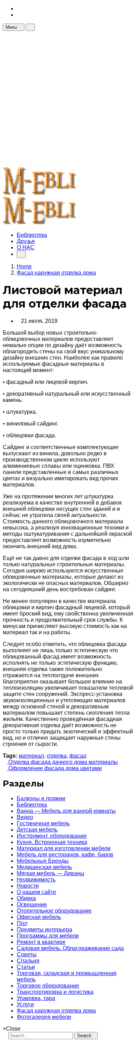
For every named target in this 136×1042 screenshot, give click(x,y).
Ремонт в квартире (41, 942)
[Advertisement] (68, 98)
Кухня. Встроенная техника (52, 842)
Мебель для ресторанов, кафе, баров (65, 855)
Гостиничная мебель (43, 823)
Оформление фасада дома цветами (54, 768)
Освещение (32, 904)
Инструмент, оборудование (52, 836)
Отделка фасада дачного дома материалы (62, 762)
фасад (77, 756)
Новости (28, 886)
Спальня (28, 961)
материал (31, 756)
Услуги (25, 1004)
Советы (27, 954)
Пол (22, 923)
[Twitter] (19, 15)
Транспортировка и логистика (55, 992)
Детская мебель (37, 830)
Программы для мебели (48, 936)
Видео (25, 817)
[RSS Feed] (19, 8)
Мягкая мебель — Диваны (50, 873)
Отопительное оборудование (54, 911)
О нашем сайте (36, 892)
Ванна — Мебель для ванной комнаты (66, 811)
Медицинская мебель (44, 867)
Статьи (26, 967)
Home (24, 266)
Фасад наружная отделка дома (56, 1011)
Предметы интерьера (44, 929)
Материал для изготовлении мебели (64, 848)
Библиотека (32, 235)
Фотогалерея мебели (44, 1017)
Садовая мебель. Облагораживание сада (70, 948)
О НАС (26, 247)
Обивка (26, 898)
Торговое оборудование (48, 986)
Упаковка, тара (36, 998)
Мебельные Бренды (43, 861)
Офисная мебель (39, 917)
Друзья (26, 241)
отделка (57, 756)
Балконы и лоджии (41, 798)
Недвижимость (36, 879)
